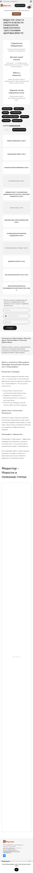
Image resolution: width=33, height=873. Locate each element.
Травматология (19, 108)
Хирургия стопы (17, 120)
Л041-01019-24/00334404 (9, 848)
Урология (5, 112)
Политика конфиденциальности (10, 849)
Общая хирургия (7, 108)
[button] (31, 1)
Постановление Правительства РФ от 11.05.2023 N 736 (11, 852)
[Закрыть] (31, 9)
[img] (5, 5)
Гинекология (6, 120)
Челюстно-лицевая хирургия (10, 116)
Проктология (24, 116)
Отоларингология (15, 112)
